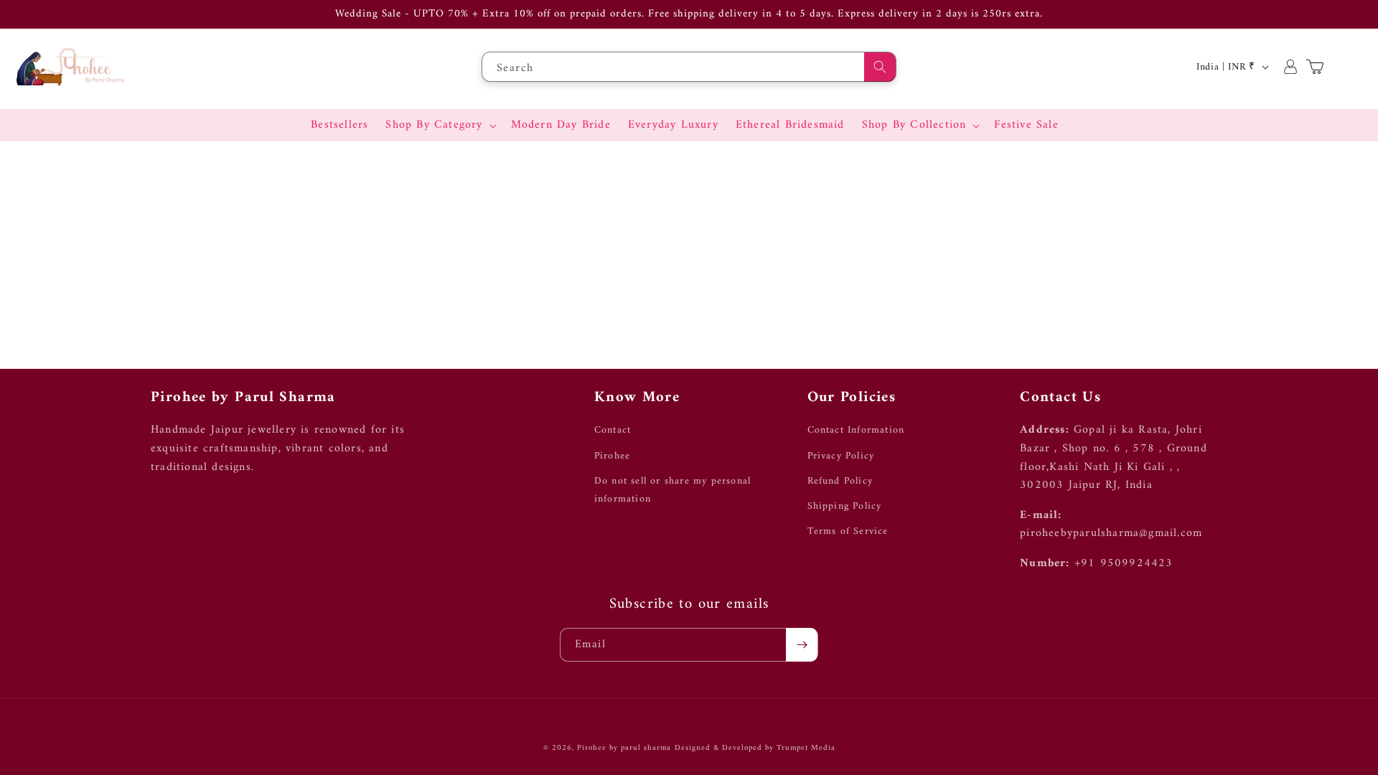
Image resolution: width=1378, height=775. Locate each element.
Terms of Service (848, 531)
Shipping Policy (844, 506)
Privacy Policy (841, 456)
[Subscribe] (801, 645)
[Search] (880, 67)
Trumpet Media (806, 748)
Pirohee (612, 456)
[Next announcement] (1222, 13)
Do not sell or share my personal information (672, 490)
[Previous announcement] (156, 13)
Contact (612, 430)
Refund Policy (840, 481)
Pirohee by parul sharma (624, 748)
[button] (439, 125)
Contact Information (856, 430)
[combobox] (689, 66)
